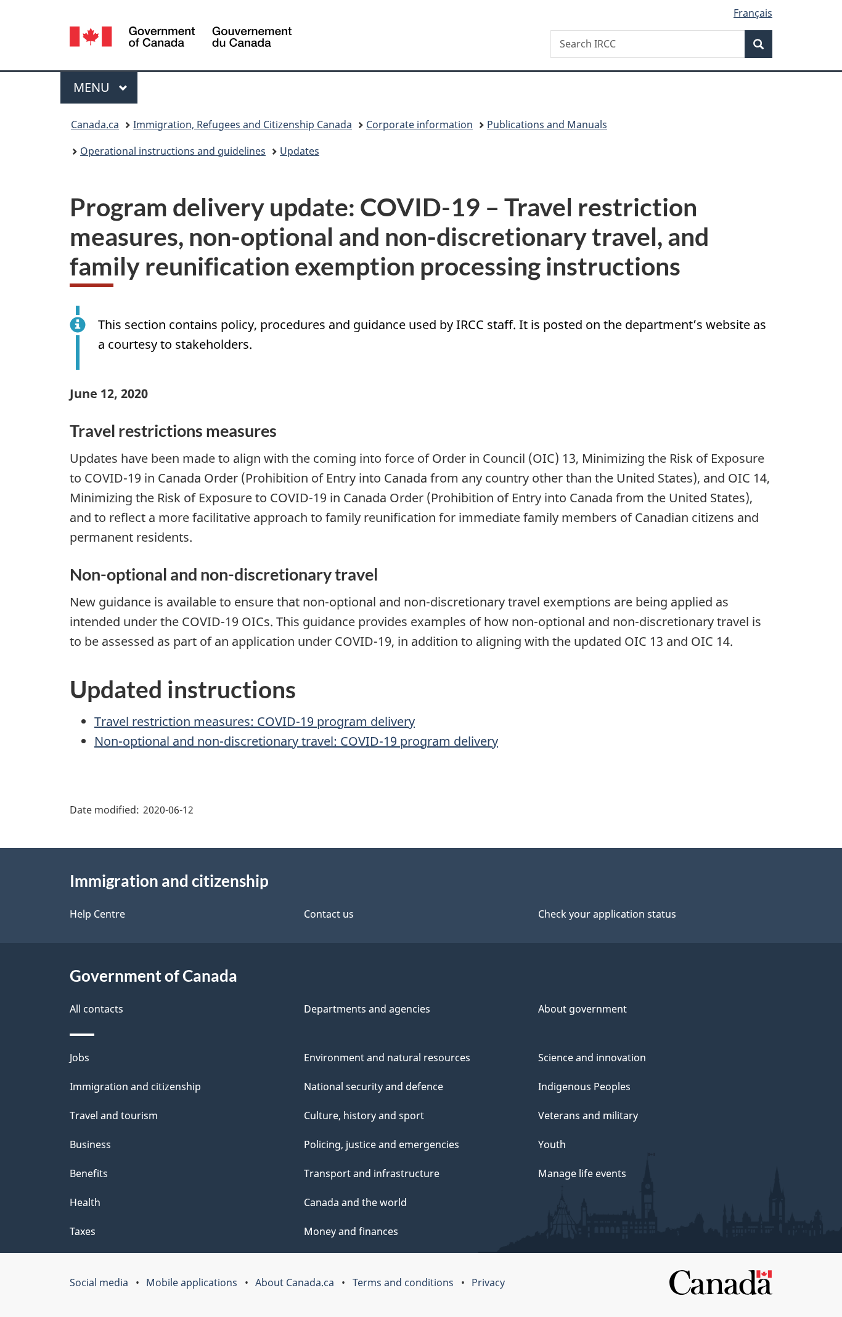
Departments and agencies (367, 1009)
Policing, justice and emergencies (381, 1144)
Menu (93, 87)
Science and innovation (592, 1057)
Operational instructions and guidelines (173, 151)
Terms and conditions (403, 1282)
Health (85, 1202)
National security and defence (373, 1086)
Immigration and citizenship (135, 1086)
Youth (552, 1144)
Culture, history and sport (364, 1115)
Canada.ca (95, 124)
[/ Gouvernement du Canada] (181, 39)
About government (582, 1009)
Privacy (488, 1282)
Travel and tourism (114, 1115)
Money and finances (351, 1231)
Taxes (83, 1231)
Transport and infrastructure (371, 1173)
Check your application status (607, 914)
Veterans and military (588, 1115)
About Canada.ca (294, 1282)
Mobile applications (191, 1282)
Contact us (329, 914)
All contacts (96, 1009)
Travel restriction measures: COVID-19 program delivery (254, 721)
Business (90, 1144)
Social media (99, 1282)
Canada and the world (355, 1202)
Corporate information (419, 124)
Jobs (79, 1057)
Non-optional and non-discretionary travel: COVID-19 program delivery (296, 741)
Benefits (89, 1173)
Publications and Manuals (547, 124)
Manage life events (582, 1173)
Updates (299, 151)
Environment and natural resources (387, 1057)
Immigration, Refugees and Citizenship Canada (242, 124)
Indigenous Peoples (584, 1086)
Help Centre (97, 914)
